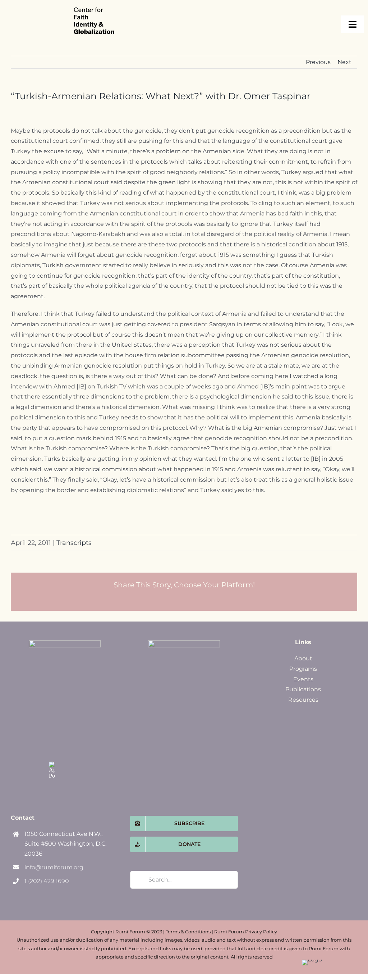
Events (303, 679)
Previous (318, 62)
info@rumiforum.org (53, 867)
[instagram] (52, 749)
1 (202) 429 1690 (46, 881)
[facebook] (52, 734)
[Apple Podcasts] (52, 770)
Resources (303, 699)
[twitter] (67, 734)
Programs (303, 668)
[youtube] (67, 749)
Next (344, 62)
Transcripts (74, 543)
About (303, 658)
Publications (303, 689)
